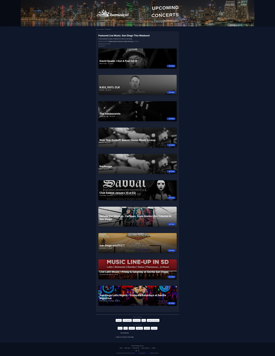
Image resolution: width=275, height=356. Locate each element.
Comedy (154, 328)
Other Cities (127, 348)
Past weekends (125, 333)
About (121, 348)
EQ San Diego (102, 195)
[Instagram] (136, 350)
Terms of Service (145, 348)
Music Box (120, 41)
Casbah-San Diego (128, 41)
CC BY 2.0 (147, 353)
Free (144, 320)
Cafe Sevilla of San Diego (105, 274)
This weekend (127, 320)
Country (147, 328)
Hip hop (132, 328)
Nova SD (101, 142)
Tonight (119, 320)
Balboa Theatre (113, 41)
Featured (102, 29)
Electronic (139, 328)
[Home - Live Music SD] (112, 13)
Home (97, 29)
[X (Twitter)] (138, 350)
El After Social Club (104, 221)
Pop (126, 328)
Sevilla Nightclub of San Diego (106, 300)
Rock (120, 328)
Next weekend (101, 46)
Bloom (101, 169)
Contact (153, 348)
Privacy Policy (135, 348)
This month (136, 320)
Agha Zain (137, 353)
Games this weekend (153, 320)
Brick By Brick (102, 248)
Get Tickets (171, 66)
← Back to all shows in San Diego (125, 337)
